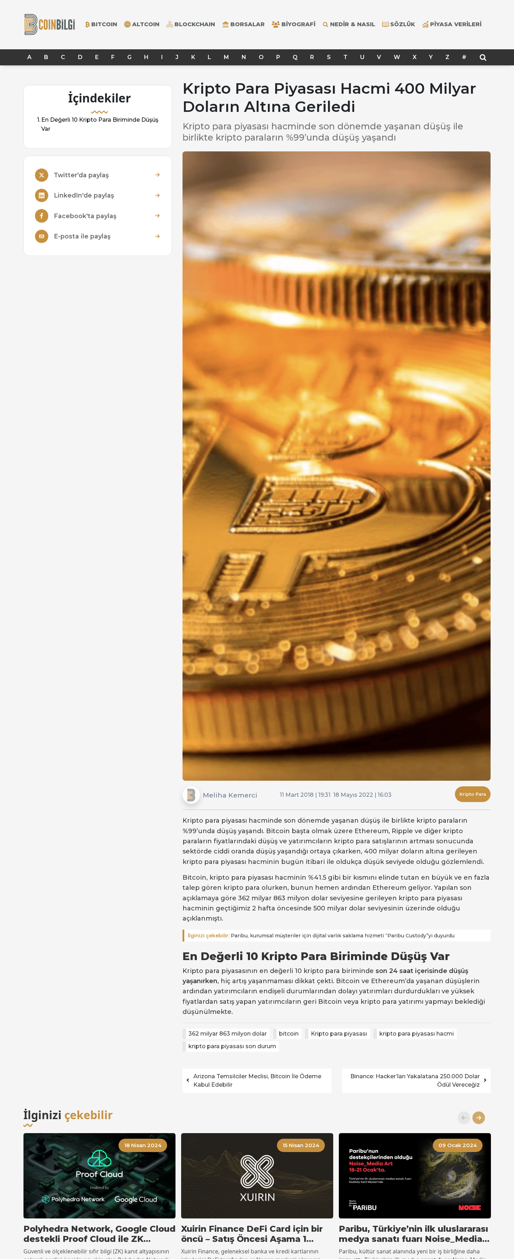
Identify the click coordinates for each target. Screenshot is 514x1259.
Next (475, 1117)
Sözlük (402, 24)
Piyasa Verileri (455, 24)
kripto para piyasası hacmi (416, 1033)
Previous (461, 1117)
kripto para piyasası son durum (232, 1046)
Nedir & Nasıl (352, 24)
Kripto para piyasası (339, 1033)
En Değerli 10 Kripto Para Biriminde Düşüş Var (99, 124)
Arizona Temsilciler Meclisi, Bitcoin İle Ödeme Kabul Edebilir (257, 1080)
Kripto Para (472, 794)
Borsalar (247, 24)
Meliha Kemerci (230, 795)
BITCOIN (104, 24)
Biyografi (298, 24)
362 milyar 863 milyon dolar (227, 1033)
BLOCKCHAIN (194, 24)
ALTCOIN (145, 24)
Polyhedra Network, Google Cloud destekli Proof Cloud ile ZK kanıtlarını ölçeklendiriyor (99, 1234)
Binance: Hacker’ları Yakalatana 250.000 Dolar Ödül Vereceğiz (415, 1080)
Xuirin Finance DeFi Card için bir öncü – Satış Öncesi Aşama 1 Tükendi (252, 1234)
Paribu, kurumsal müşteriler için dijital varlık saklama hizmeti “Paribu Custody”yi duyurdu (321, 935)
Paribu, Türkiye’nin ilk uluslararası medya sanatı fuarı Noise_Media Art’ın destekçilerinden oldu (413, 1234)
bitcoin (289, 1033)
